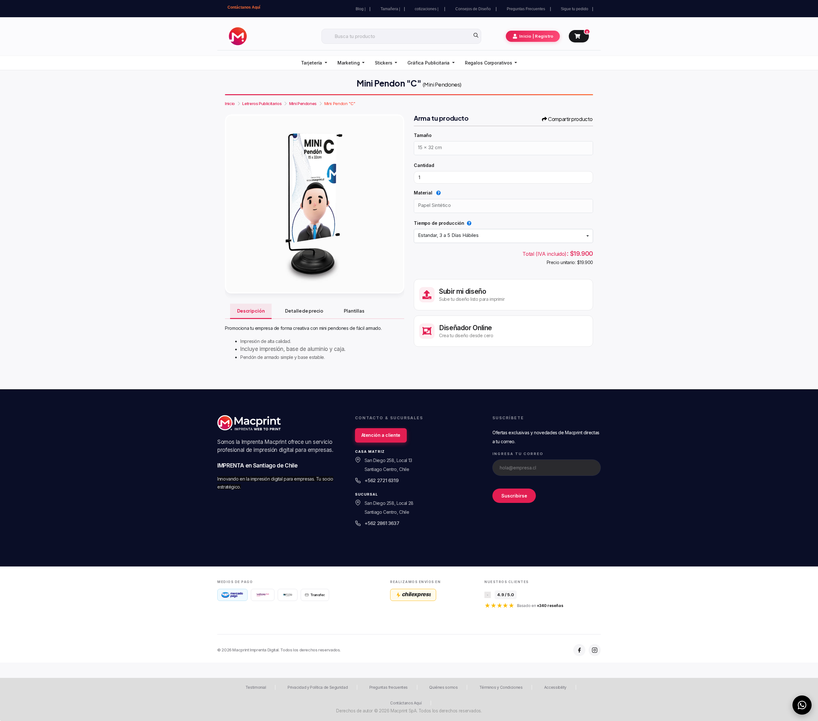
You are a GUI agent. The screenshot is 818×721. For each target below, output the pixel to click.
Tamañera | (390, 9)
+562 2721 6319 (382, 480)
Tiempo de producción (439, 223)
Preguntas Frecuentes (526, 9)
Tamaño (423, 135)
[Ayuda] (437, 192)
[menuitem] (314, 63)
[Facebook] (579, 650)
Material (424, 192)
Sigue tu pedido (574, 9)
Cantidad (424, 165)
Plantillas (354, 311)
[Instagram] (595, 650)
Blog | (361, 9)
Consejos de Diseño (473, 9)
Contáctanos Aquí (244, 7)
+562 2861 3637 (382, 523)
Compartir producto (570, 119)
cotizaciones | (427, 9)
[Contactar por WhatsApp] (802, 705)
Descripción (251, 311)
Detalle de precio (304, 311)
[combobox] (503, 236)
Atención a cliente (380, 435)
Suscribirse (514, 495)
